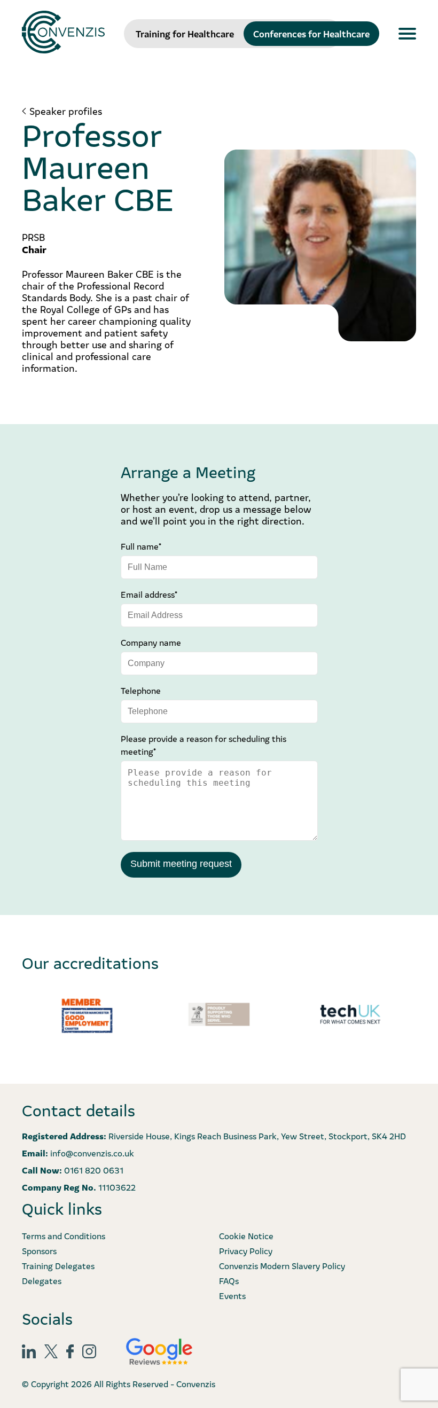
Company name (151, 642)
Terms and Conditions (63, 1235)
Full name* (141, 546)
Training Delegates (58, 1265)
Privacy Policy (245, 1250)
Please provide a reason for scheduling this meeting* (203, 744)
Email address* (149, 594)
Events (232, 1295)
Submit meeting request (181, 863)
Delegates (41, 1280)
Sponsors (39, 1250)
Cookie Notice (246, 1235)
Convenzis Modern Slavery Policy (282, 1265)
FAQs (229, 1280)
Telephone (141, 690)
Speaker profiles (65, 111)
